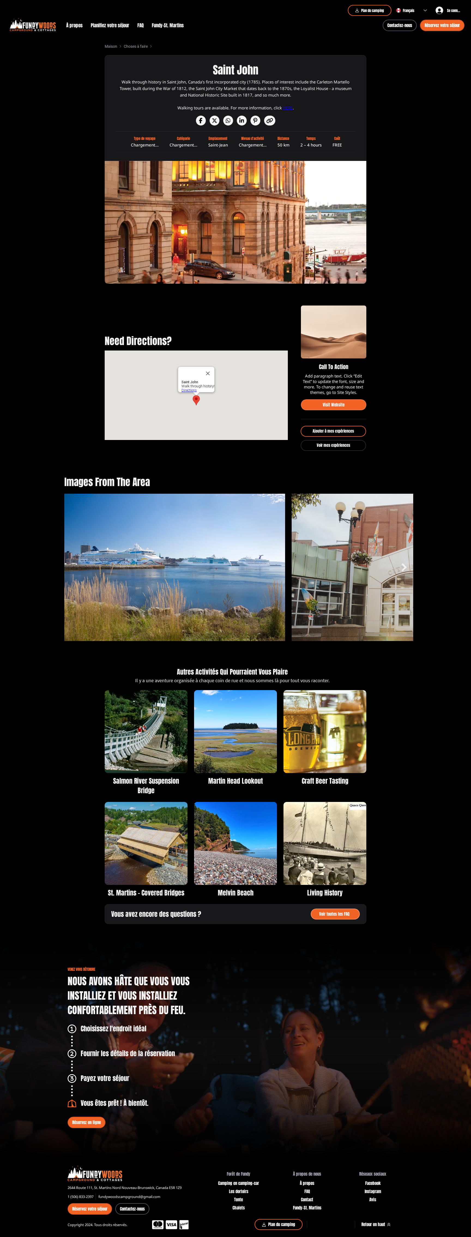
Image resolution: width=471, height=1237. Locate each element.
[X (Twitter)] (214, 120)
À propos (307, 1183)
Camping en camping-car (238, 1183)
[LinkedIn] (242, 120)
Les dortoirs (238, 1191)
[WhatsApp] (228, 120)
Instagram (373, 1191)
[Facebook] (201, 120)
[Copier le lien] (270, 120)
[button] (110, 25)
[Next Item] (404, 567)
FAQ (307, 1191)
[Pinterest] (255, 120)
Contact (307, 1200)
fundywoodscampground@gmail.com (129, 1196)
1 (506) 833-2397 (80, 1196)
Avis (372, 1200)
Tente (238, 1200)
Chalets (239, 1208)
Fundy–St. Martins (307, 1208)
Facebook (373, 1183)
